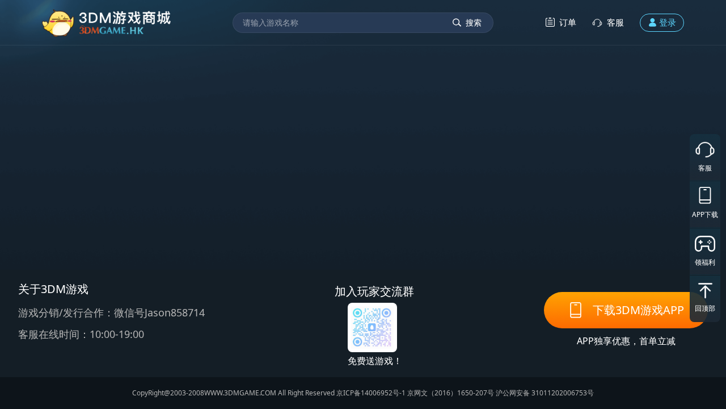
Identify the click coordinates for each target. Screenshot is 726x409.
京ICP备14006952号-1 (371, 393)
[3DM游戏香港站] (107, 22)
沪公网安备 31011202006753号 (545, 393)
